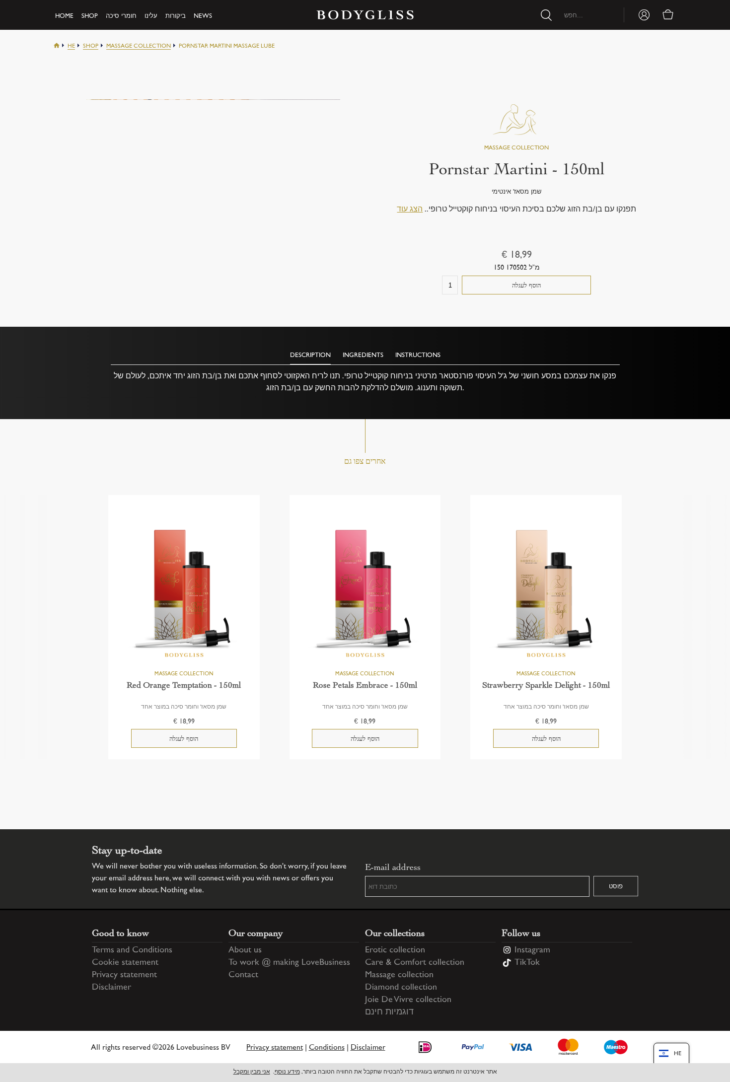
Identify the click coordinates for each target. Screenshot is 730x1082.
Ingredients (363, 356)
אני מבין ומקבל (251, 1072)
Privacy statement (124, 975)
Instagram (532, 950)
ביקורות (175, 16)
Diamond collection (401, 988)
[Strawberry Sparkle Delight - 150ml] (546, 592)
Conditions (327, 1048)
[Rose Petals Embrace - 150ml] (365, 592)
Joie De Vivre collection (408, 1000)
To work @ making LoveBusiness (289, 963)
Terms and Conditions (132, 950)
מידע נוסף (287, 1072)
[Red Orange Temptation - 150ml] (184, 592)
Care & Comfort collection (414, 963)
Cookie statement (125, 963)
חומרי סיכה (121, 16)
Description (310, 356)
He (71, 46)
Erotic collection (395, 950)
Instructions (417, 356)
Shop (89, 16)
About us (245, 950)
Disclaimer (111, 988)
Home (64, 16)
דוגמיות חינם (389, 1012)
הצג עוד (410, 210)
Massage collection (138, 46)
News (203, 16)
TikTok (527, 963)
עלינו (151, 16)
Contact (243, 975)
